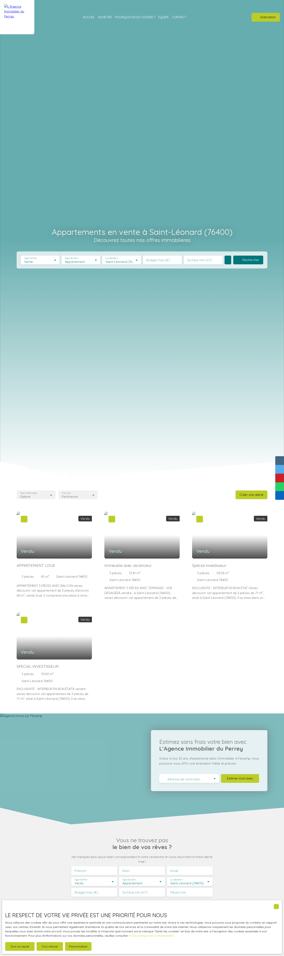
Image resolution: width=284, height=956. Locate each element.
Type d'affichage (28, 493)
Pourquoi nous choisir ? (135, 17)
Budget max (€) (158, 260)
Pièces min (178, 892)
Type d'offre (30, 258)
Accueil (89, 17)
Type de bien (71, 258)
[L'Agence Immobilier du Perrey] (17, 17)
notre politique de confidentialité (151, 936)
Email (174, 871)
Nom (126, 871)
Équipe (163, 17)
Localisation (111, 258)
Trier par (66, 493)
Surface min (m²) (199, 260)
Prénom (80, 871)
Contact (179, 17)
